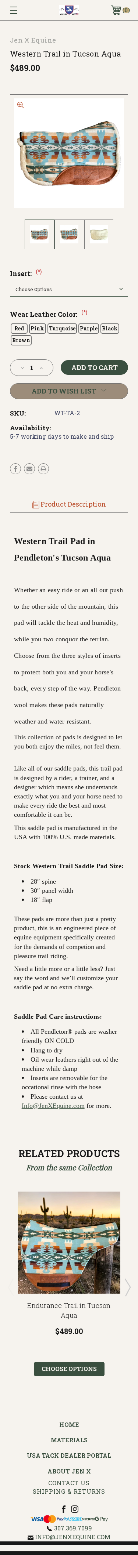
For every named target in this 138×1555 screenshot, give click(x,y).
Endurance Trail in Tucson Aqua (68, 1310)
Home (69, 1424)
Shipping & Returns (69, 1491)
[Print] (43, 468)
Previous (10, 1287)
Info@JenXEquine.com (53, 1105)
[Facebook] (15, 468)
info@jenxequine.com (72, 1537)
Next (127, 1287)
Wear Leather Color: (48, 314)
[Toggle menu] (21, 10)
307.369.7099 (73, 1528)
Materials (69, 1440)
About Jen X (69, 1471)
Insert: (26, 273)
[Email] (29, 468)
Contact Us (69, 1483)
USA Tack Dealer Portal (69, 1455)
